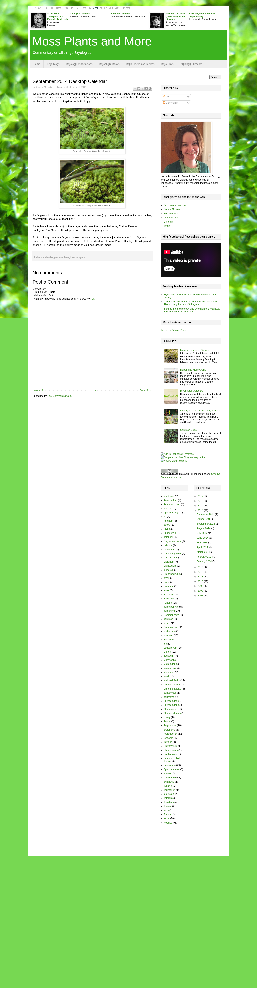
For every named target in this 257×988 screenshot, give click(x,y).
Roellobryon (170, 754)
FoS (92, 298)
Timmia (168, 806)
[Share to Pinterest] (150, 89)
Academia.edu (171, 217)
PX (100, 8)
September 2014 (206, 523)
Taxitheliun (169, 790)
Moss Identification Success (195, 350)
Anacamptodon (172, 504)
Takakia (168, 785)
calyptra (168, 545)
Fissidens (169, 594)
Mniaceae (169, 672)
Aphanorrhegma (173, 512)
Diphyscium (170, 565)
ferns (166, 590)
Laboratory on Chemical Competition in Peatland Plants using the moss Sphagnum (190, 303)
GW (84, 8)
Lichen (167, 651)
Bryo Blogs (53, 64)
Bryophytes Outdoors (191, 390)
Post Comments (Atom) (59, 396)
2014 (201, 510)
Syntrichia (169, 781)
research (168, 738)
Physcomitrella (172, 701)
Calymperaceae (172, 541)
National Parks (172, 680)
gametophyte (61, 257)
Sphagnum (170, 765)
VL (60, 8)
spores (167, 773)
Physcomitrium (172, 705)
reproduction (170, 733)
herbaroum (170, 631)
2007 (201, 595)
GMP (77, 8)
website (168, 822)
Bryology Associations (79, 64)
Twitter (167, 225)
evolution (169, 586)
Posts (168, 96)
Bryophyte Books (109, 64)
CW (66, 8)
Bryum (167, 529)
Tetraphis (169, 798)
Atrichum (168, 520)
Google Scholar (172, 209)
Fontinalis (169, 598)
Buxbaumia (170, 533)
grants (167, 623)
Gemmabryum (171, 615)
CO (56, 8)
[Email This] (135, 89)
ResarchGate (171, 213)
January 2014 (204, 561)
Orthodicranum (172, 684)
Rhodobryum (171, 750)
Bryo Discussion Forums (140, 64)
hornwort (168, 635)
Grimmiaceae (171, 627)
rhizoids (168, 742)
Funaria (168, 602)
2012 (201, 572)
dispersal (169, 570)
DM (71, 8)
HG (89, 8)
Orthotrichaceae (172, 688)
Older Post (145, 390)
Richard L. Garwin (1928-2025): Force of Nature (175, 16)
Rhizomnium (170, 746)
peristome (169, 697)
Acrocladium (170, 500)
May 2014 (202, 542)
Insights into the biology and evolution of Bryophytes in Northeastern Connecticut (192, 310)
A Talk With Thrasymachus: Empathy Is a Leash (57, 16)
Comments (171, 102)
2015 (201, 505)
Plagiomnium (171, 709)
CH (51, 8)
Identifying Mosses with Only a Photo (200, 410)
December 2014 (206, 514)
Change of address (80, 13)
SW (116, 8)
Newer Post (40, 390)
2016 (201, 501)
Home (37, 64)
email (167, 578)
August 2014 (204, 528)
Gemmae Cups (188, 430)
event (167, 582)
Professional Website (175, 205)
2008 (201, 590)
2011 (201, 576)
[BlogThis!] (139, 89)
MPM (95, 8)
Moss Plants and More (92, 41)
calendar (48, 257)
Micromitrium (171, 664)
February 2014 (205, 556)
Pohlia (167, 721)
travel (167, 818)
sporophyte (170, 777)
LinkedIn (168, 221)
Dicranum (169, 561)
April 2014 (203, 547)
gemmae (168, 619)
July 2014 (202, 533)
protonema (169, 729)
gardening (169, 610)
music (167, 676)
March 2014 (203, 552)
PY (105, 8)
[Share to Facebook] (146, 89)
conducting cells (172, 553)
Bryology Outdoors (191, 64)
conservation (171, 557)
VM (128, 8)
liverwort (168, 656)
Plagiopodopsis (172, 713)
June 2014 (203, 537)
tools (166, 810)
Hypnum (168, 639)
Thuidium (169, 802)
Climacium (169, 549)
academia (169, 496)
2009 (201, 586)
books (167, 524)
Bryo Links (167, 64)
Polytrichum (170, 725)
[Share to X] (143, 89)
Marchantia (170, 660)
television (169, 794)
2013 (201, 567)
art (165, 516)
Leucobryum (77, 257)
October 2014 (204, 519)
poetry (167, 717)
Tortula (167, 814)
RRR (111, 8)
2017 (201, 496)
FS (35, 8)
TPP (122, 8)
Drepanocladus (172, 574)
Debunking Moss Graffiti (193, 369)
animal (167, 508)
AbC (40, 8)
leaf (166, 643)
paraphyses (170, 692)
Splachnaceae (171, 769)
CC (46, 8)
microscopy (170, 668)
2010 (201, 581)
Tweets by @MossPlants (174, 330)
